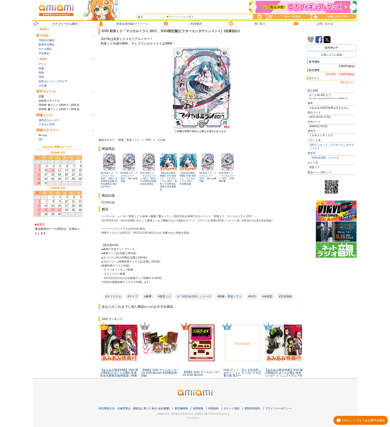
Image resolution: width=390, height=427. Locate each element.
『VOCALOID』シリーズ (324, 157)
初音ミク (314, 167)
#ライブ (133, 296)
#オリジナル (113, 296)
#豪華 (148, 296)
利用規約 (213, 408)
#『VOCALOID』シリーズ (194, 296)
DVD (148, 139)
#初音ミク (164, 296)
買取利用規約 (252, 408)
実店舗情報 (181, 408)
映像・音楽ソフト (129, 139)
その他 (161, 139)
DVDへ (45, 29)
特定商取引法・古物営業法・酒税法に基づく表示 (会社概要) (134, 408)
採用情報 (198, 408)
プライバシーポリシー (278, 408)
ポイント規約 (231, 408)
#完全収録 (285, 296)
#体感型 (267, 296)
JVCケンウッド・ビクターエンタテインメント (331, 146)
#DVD (252, 296)
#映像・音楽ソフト (229, 296)
